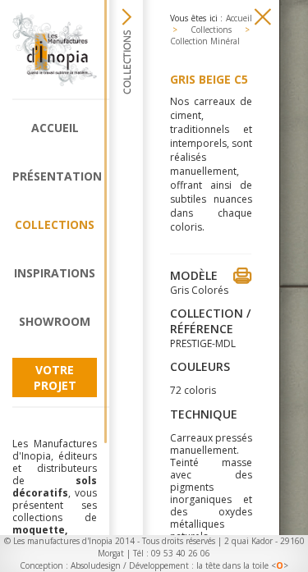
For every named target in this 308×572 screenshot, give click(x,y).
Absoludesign (96, 565)
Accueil (55, 127)
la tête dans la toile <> (242, 565)
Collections (54, 224)
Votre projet (55, 377)
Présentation (54, 176)
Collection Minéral (205, 41)
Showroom (54, 321)
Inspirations (54, 273)
